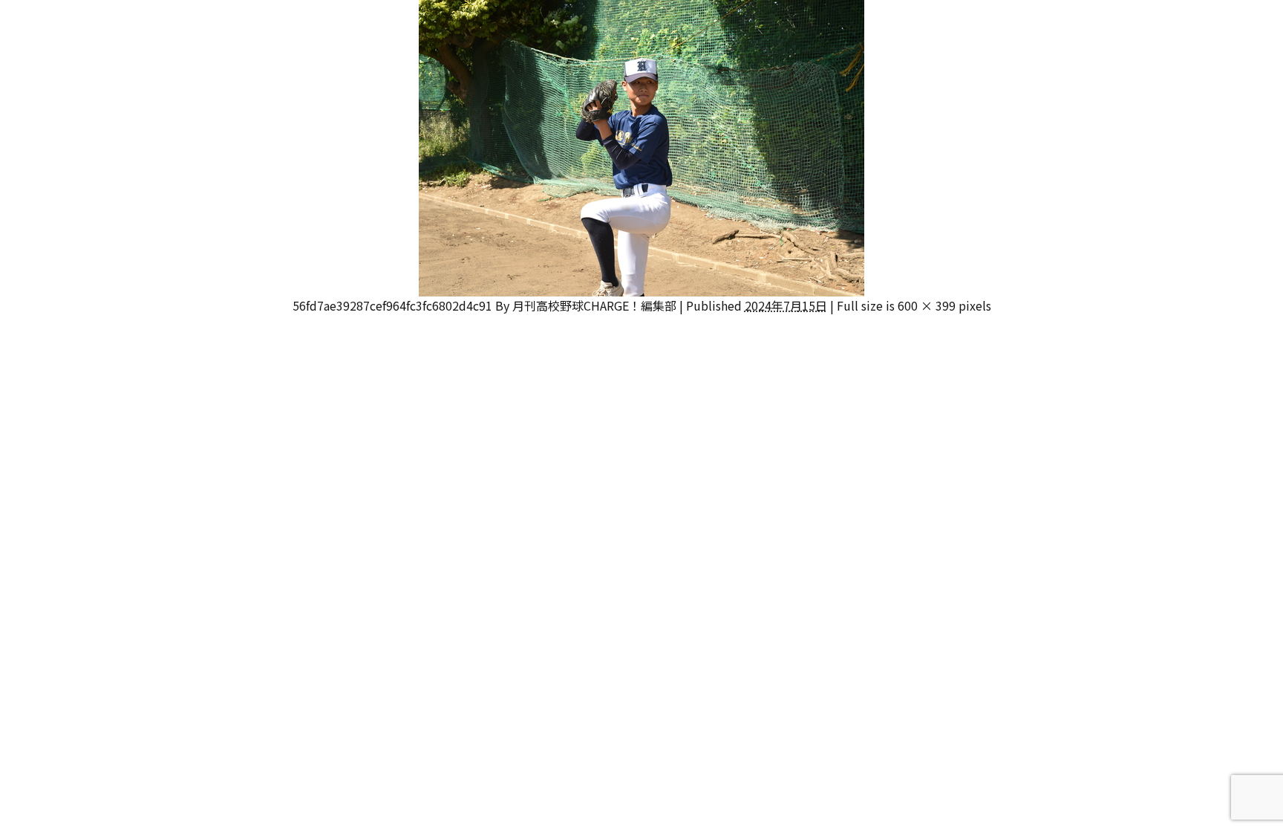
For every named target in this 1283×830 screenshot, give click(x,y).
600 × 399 (927, 305)
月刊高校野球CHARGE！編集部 (594, 305)
